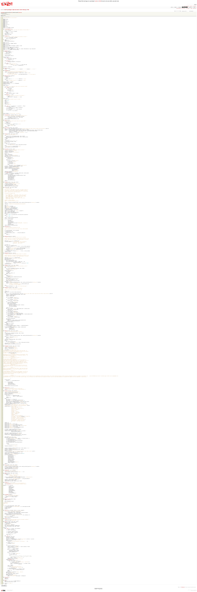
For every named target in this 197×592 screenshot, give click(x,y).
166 (2, 141)
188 (2, 158)
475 (2, 376)
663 (2, 519)
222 (2, 184)
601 (2, 472)
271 (2, 221)
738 (2, 576)
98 (2, 90)
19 (2, 30)
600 (2, 471)
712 (2, 556)
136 (2, 118)
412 (2, 328)
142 (2, 123)
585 (2, 460)
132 (2, 115)
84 (2, 79)
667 (2, 522)
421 (2, 335)
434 (2, 345)
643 (2, 504)
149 (2, 128)
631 (2, 495)
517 (2, 408)
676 (2, 529)
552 (2, 435)
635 (2, 498)
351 (2, 282)
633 (2, 496)
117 (2, 104)
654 (2, 512)
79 (2, 75)
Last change (2, 12)
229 (2, 189)
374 (2, 299)
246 (2, 202)
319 (2, 257)
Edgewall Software (10, 590)
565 (2, 445)
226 (2, 187)
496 (2, 392)
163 (2, 139)
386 (2, 308)
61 (2, 62)
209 (2, 174)
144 (2, 124)
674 (2, 527)
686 (2, 536)
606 (2, 476)
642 (2, 503)
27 (2, 36)
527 (2, 416)
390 (2, 311)
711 (2, 555)
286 (2, 232)
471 (2, 373)
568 (2, 447)
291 (2, 236)
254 (2, 208)
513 (2, 405)
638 (2, 500)
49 (2, 53)
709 (2, 554)
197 (2, 165)
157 (2, 134)
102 (2, 93)
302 (2, 244)
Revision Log (194, 8)
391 (2, 312)
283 (2, 230)
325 (2, 262)
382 (2, 305)
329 (2, 265)
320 (2, 258)
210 (2, 175)
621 (2, 487)
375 (2, 300)
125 (2, 110)
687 (2, 537)
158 (2, 135)
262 (2, 214)
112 (2, 100)
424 (2, 337)
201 (2, 168)
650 (2, 509)
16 (2, 28)
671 (2, 525)
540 (2, 426)
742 (2, 579)
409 (2, 326)
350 (2, 281)
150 (2, 129)
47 (2, 51)
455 (2, 361)
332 (2, 267)
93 (2, 86)
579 (2, 455)
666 (2, 521)
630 (2, 494)
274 (2, 223)
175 (2, 148)
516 (2, 407)
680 (2, 532)
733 (2, 572)
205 (2, 171)
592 (2, 465)
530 (2, 418)
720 (2, 562)
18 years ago (20, 12)
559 (2, 440)
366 (2, 293)
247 (2, 203)
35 (2, 42)
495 (2, 391)
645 (2, 505)
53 (2, 56)
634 (2, 497)
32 (2, 40)
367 (2, 294)
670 (2, 524)
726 (2, 567)
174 (2, 147)
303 (2, 245)
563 (2, 443)
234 (2, 193)
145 (2, 125)
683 (2, 534)
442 (2, 351)
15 (2, 27)
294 (2, 238)
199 (2, 166)
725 (2, 566)
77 (2, 74)
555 (2, 437)
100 (2, 91)
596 (2, 468)
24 (2, 34)
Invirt (96, 1)
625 (2, 490)
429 (2, 341)
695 (2, 543)
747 (2, 583)
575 (2, 452)
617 (2, 484)
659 (2, 516)
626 (2, 491)
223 (2, 185)
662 (2, 518)
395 (2, 315)
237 (2, 195)
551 (2, 434)
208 (2, 173)
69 (2, 68)
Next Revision (187, 8)
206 (2, 172)
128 (2, 112)
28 (2, 37)
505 (2, 399)
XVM (100, 1)
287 (2, 233)
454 (2, 360)
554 (2, 436)
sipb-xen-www (15, 9)
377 (2, 301)
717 (2, 560)
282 (2, 229)
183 (2, 154)
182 (2, 153)
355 (2, 285)
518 (2, 409)
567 (2, 446)
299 (2, 242)
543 (2, 428)
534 (2, 421)
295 (2, 239)
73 (2, 71)
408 (2, 325)
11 (2, 24)
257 (2, 210)
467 (2, 370)
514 (2, 406)
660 (2, 517)
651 (2, 510)
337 (2, 271)
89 (2, 83)
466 (2, 369)
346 (2, 278)
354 (2, 284)
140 (2, 121)
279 (2, 227)
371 (2, 297)
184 (2, 155)
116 (2, 103)
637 (2, 499)
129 (2, 113)
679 (2, 531)
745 (2, 581)
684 (2, 535)
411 (2, 327)
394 (2, 314)
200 (2, 167)
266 (2, 217)
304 (2, 246)
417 (2, 332)
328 (2, 264)
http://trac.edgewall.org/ (193, 590)
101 (2, 92)
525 (2, 414)
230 (2, 190)
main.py (24, 9)
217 (2, 180)
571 (2, 449)
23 (2, 33)
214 (2, 178)
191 (2, 160)
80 (2, 76)
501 (2, 396)
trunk (5, 9)
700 (2, 547)
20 (2, 31)
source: (2, 9)
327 (2, 263)
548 (2, 432)
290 (2, 235)
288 (2, 234)
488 (2, 386)
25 (2, 35)
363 (2, 291)
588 (2, 462)
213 (2, 177)
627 (2, 492)
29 (2, 38)
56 (2, 58)
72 (2, 70)
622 (2, 488)
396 (2, 316)
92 (2, 85)
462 (2, 366)
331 (2, 266)
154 (2, 132)
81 (2, 77)
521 (2, 411)
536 (2, 423)
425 (2, 338)
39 (2, 45)
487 (2, 385)
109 (2, 98)
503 (2, 397)
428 (2, 340)
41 (2, 47)
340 (2, 273)
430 (2, 342)
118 (2, 105)
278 (2, 226)
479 (2, 379)
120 (2, 106)
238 (2, 196)
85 (2, 80)
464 (2, 368)
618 (2, 485)
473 (2, 375)
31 (2, 39)
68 (2, 67)
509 (2, 402)
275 (2, 224)
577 (2, 454)
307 (2, 248)
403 (2, 321)
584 (2, 459)
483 (2, 382)
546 (2, 430)
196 (2, 164)
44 (2, 49)
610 (2, 479)
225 (2, 186)
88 (2, 82)
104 (2, 94)
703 (2, 549)
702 (2, 548)
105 (2, 95)
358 (2, 287)
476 (2, 377)
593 (2, 466)
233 (2, 192)
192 (2, 161)
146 (2, 126)
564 (2, 444)
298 (2, 241)
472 (2, 374)
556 (2, 438)
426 (2, 339)
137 (2, 119)
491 (2, 388)
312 (2, 252)
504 (2, 398)
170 (2, 144)
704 (2, 550)
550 (2, 433)
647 (2, 507)
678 (2, 530)
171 (2, 145)
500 (2, 395)
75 (2, 72)
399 (2, 318)
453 (2, 359)
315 (2, 254)
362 (2, 290)
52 (2, 55)
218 (2, 181)
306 (2, 247)
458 (2, 363)
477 (2, 378)
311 (2, 251)
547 (2, 431)
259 (2, 212)
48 (2, 52)
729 (2, 569)
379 (2, 303)
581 (2, 457)
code (20, 9)
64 (2, 64)
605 (2, 475)
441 (2, 350)
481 (2, 381)
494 (2, 390)
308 (2, 249)
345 (2, 277)
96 (2, 88)
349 (2, 280)
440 (2, 349)
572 (2, 450)
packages (9, 9)
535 (2, 422)
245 (2, 201)
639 (2, 501)
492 (2, 389)
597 (2, 469)
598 (2, 470)
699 (2, 546)
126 (2, 111)
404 (2, 322)
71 (2, 69)
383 (2, 306)
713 (2, 557)
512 (2, 404)
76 (2, 73)
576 (2, 453)
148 (2, 127)
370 (2, 296)
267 (2, 218)
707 (2, 552)
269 (2, 219)
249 (2, 204)
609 (2, 478)
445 (2, 353)
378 (2, 302)
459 (2, 364)
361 (2, 289)
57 (2, 59)
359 (2, 288)
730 (2, 570)
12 (2, 25)
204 (2, 170)
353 (2, 283)
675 (2, 528)
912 (28, 9)
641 (2, 502)
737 (2, 575)
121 (2, 107)
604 (2, 474)
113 (2, 101)
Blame (191, 8)
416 (2, 331)
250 (2, 205)
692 (2, 541)
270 (2, 220)
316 (2, 255)
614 (2, 482)
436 (2, 346)
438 (2, 348)
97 (2, 89)
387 (2, 309)
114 (2, 102)
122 (2, 108)
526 (2, 415)
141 (2, 122)
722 (2, 564)
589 (2, 463)
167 (2, 142)
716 (2, 559)
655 (2, 513)
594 (2, 467)
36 (2, 43)
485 (2, 384)
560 (2, 441)
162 (2, 138)
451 (2, 358)
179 (2, 151)
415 (2, 330)
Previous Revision (179, 8)
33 (2, 41)
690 (2, 539)
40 (2, 46)
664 (2, 520)
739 (2, 577)
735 (2, 574)
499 (2, 394)
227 (2, 188)
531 (2, 419)
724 (2, 565)
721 (2, 563)
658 (2, 515)
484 (2, 383)
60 (2, 61)
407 (2, 324)
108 (2, 97)
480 (2, 380)
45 (2, 50)
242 (2, 199)
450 (2, 357)
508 (2, 401)
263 (2, 215)
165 (2, 140)
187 (2, 157)
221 (2, 183)
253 (2, 207)
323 (2, 260)
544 (2, 429)
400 (2, 319)
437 (2, 347)
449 (2, 356)
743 (2, 580)
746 (2, 582)
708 (2, 553)
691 (2, 540)
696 (2, 544)
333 (2, 268)
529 (2, 417)
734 (2, 573)
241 (2, 198)
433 (2, 344)
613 (2, 481)
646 (2, 506)
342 (2, 275)
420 (2, 334)
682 (2, 533)
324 (2, 261)
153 (2, 131)
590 (2, 464)
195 (2, 163)
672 (2, 526)
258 (2, 211)
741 (2, 578)
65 (2, 65)
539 (2, 425)
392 (2, 313)
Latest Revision (183, 8)
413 (2, 329)
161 (2, 137)
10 (2, 23)
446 (2, 354)
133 (2, 116)
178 (2, 150)
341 (2, 274)
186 (2, 156)
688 (2, 538)
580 (2, 456)
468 (2, 371)
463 (2, 367)
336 (2, 270)
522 (2, 412)
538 (2, 424)
